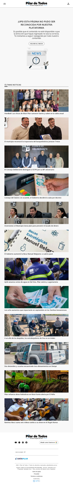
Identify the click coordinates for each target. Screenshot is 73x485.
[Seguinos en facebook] (26, 442)
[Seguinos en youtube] (16, 442)
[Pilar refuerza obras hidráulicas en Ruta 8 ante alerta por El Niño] (36, 381)
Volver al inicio (36, 43)
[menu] (13, 3)
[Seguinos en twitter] (19, 442)
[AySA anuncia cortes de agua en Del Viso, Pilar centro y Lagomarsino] (36, 269)
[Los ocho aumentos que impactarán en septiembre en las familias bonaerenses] (36, 297)
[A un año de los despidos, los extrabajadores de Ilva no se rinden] (36, 325)
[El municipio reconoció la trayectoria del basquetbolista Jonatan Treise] (36, 128)
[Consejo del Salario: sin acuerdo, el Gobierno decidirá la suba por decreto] (36, 185)
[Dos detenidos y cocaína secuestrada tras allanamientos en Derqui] (36, 353)
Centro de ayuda (36, 471)
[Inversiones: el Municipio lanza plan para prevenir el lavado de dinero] (36, 213)
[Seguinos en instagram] (23, 442)
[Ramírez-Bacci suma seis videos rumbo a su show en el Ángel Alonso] (36, 409)
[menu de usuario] (68, 3)
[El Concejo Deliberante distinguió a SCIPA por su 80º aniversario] (36, 157)
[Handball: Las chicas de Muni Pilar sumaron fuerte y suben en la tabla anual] (36, 100)
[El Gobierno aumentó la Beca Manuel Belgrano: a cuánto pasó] (36, 241)
